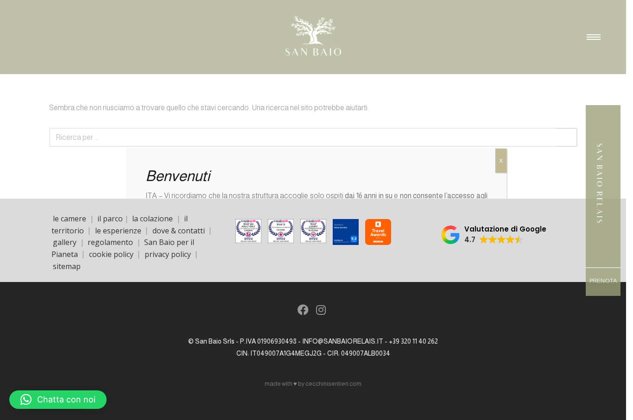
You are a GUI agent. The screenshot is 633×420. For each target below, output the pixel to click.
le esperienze (118, 230)
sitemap (67, 266)
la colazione (152, 218)
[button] (494, 234)
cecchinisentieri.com (333, 383)
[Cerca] (567, 137)
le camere (69, 218)
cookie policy (111, 254)
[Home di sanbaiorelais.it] (599, 227)
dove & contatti (178, 230)
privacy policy (168, 254)
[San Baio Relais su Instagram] (321, 311)
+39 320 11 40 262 (413, 341)
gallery (64, 242)
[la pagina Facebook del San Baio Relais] (303, 311)
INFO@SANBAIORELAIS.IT (342, 341)
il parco (110, 218)
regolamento (110, 242)
